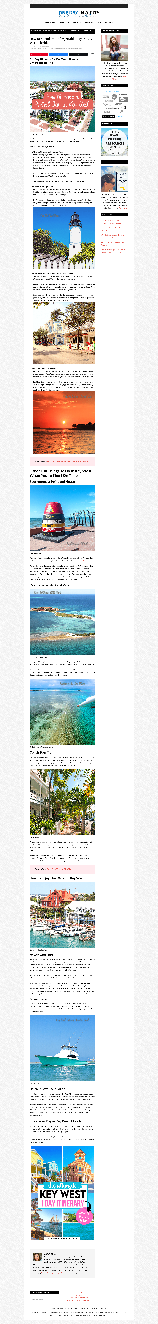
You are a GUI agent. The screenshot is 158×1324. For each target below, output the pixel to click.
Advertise (79, 1295)
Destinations (47, 30)
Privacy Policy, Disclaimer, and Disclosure (79, 1300)
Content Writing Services (79, 1298)
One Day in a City (79, 14)
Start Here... (123, 208)
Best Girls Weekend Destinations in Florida (68, 461)
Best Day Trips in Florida (59, 869)
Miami (84, 561)
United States (57, 30)
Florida (65, 30)
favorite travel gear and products (53, 1273)
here (80, 48)
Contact (79, 1292)
